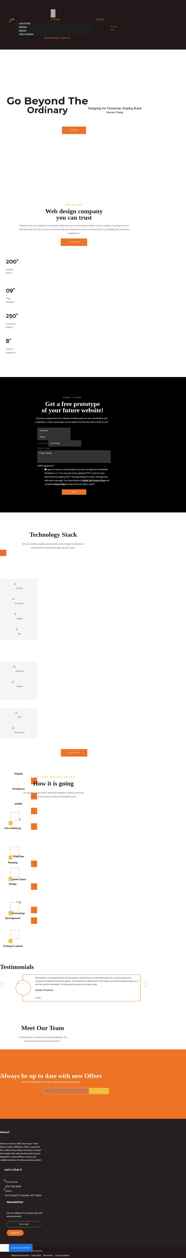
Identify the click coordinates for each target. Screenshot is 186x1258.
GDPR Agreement (46, 466)
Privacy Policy (60, 484)
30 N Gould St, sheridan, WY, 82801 (23, 1195)
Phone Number (11, 1182)
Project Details (44, 448)
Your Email (42, 443)
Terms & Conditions (62, 1255)
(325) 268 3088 (13, 1186)
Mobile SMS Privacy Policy (94, 480)
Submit (74, 492)
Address (8, 1191)
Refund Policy (48, 1255)
